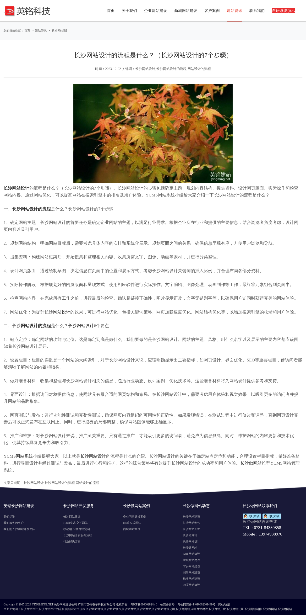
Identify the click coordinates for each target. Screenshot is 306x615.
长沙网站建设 (72, 516)
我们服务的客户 (14, 523)
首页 (111, 11)
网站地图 (224, 604)
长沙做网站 (251, 463)
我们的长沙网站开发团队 (19, 529)
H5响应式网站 (132, 523)
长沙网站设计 (60, 30)
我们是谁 (9, 516)
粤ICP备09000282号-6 (143, 604)
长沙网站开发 (191, 529)
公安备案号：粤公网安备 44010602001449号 (187, 604)
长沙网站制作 (191, 523)
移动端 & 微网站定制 (76, 529)
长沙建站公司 (235, 609)
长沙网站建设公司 (163, 609)
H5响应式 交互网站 (75, 523)
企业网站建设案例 (134, 516)
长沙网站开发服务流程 (77, 535)
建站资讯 (41, 30)
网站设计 (61, 312)
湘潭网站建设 (191, 585)
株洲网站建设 (191, 578)
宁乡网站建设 (191, 566)
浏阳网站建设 (191, 572)
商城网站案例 (131, 529)
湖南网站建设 (191, 554)
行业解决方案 (72, 541)
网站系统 (24, 456)
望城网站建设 (191, 560)
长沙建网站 (190, 547)
